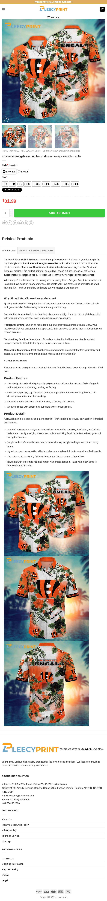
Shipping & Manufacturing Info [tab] (36, 251)
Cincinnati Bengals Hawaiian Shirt (61, 151)
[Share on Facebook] (9, 222)
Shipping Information (12, 864)
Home (5, 151)
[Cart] (102, 9)
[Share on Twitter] (15, 222)
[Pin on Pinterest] (25, 222)
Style (5, 165)
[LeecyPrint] (53, 9)
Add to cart (59, 212)
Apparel (14, 151)
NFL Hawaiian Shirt (31, 151)
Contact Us (8, 858)
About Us (7, 819)
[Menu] (3, 9)
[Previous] (7, 71)
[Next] (99, 71)
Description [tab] (8, 251)
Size (4, 177)
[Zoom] (6, 119)
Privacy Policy (9, 830)
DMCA (5, 875)
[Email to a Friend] (20, 222)
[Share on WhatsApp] (4, 222)
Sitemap (6, 841)
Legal (5, 880)
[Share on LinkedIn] (31, 222)
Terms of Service (10, 836)
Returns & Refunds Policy (15, 825)
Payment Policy (10, 869)
